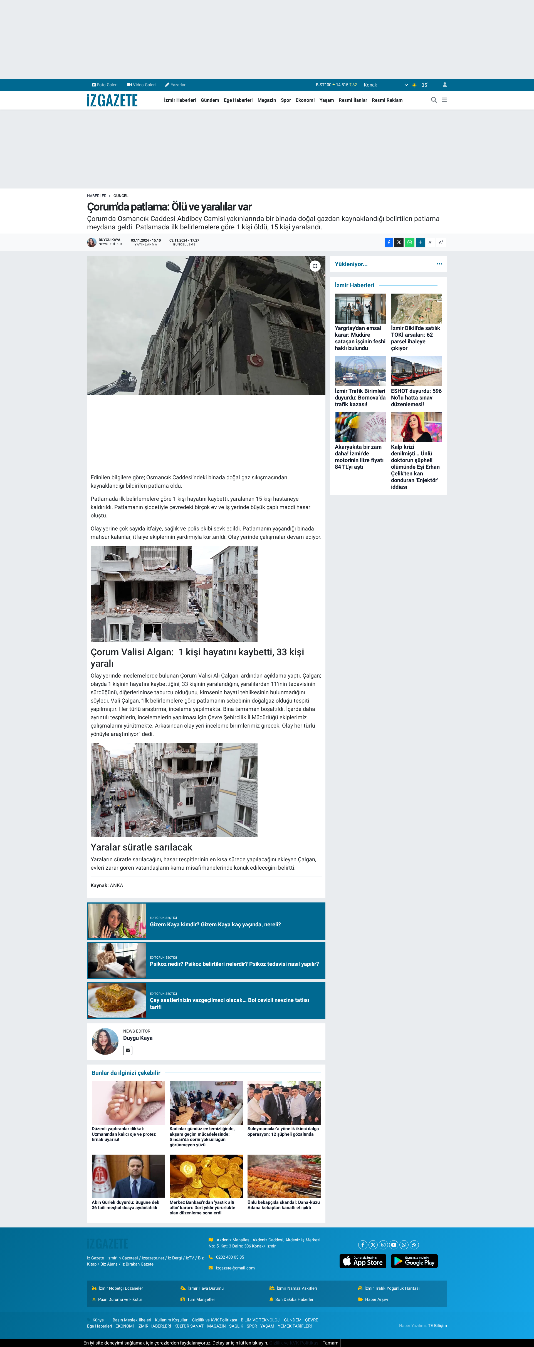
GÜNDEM (292, 1320)
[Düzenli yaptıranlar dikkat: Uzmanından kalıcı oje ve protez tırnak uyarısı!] (128, 1102)
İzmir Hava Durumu (206, 1288)
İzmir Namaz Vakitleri (297, 1288)
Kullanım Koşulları (172, 1320)
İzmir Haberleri (180, 100)
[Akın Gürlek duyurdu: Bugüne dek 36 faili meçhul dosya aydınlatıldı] (128, 1176)
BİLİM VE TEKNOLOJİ (261, 1320)
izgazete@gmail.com (235, 1268)
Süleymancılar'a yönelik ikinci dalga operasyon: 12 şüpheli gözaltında (283, 1131)
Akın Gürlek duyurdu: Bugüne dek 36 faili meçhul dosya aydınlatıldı (125, 1205)
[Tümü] (439, 264)
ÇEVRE (311, 1320)
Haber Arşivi (376, 1299)
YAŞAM (267, 1326)
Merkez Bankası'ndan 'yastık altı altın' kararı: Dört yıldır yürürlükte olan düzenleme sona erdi (202, 1207)
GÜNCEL (120, 196)
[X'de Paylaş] (399, 242)
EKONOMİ (124, 1326)
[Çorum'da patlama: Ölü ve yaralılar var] (206, 325)
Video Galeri (144, 84)
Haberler (97, 196)
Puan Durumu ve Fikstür (120, 1299)
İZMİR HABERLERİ (154, 1326)
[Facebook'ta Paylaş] (389, 242)
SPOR (252, 1326)
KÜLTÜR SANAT (189, 1326)
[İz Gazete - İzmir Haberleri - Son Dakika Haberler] (112, 100)
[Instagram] (383, 1244)
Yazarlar (178, 84)
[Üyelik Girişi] (442, 85)
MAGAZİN (216, 1326)
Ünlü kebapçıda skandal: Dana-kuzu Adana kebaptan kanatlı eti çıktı (284, 1205)
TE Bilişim (437, 1325)
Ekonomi (305, 100)
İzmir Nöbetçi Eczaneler (121, 1288)
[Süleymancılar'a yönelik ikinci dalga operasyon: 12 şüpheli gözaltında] (284, 1102)
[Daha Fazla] (420, 242)
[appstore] (362, 1261)
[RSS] (414, 1244)
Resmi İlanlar (353, 100)
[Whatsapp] (404, 1244)
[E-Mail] (127, 1050)
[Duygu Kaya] (105, 1041)
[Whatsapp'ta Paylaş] (409, 242)
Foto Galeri (107, 84)
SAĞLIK (236, 1326)
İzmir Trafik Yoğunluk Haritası (392, 1288)
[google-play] (414, 1261)
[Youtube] (393, 1244)
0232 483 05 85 (230, 1257)
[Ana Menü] (444, 100)
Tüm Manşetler (201, 1299)
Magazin (267, 100)
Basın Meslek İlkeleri (132, 1320)
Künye (98, 1320)
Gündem (210, 100)
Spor (286, 100)
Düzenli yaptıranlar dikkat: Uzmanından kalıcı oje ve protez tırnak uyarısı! (124, 1134)
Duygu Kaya (138, 1038)
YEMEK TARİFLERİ (295, 1326)
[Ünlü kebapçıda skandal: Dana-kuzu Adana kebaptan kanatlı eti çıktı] (284, 1176)
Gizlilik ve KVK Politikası (214, 1320)
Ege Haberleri (238, 100)
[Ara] (434, 100)
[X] (373, 1244)
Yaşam (327, 100)
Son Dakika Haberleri (295, 1299)
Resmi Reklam (387, 100)
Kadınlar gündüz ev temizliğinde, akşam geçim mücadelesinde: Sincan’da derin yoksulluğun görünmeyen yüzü (202, 1136)
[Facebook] (362, 1244)
